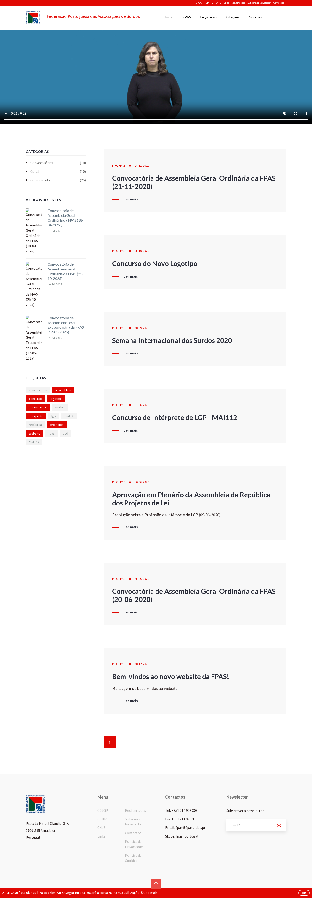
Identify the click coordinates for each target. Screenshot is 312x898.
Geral (58, 171)
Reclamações (238, 2)
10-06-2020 (142, 482)
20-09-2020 (142, 328)
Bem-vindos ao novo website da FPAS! (170, 676)
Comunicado (58, 180)
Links (226, 2)
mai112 (69, 416)
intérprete (36, 416)
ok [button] (304, 892)
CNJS (218, 2)
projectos (56, 425)
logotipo (56, 399)
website (34, 433)
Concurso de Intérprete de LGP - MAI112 (174, 417)
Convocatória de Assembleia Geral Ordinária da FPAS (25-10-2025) (66, 271)
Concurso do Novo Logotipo (154, 263)
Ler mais (131, 199)
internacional (38, 407)
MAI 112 (34, 442)
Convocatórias (58, 162)
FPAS (186, 17)
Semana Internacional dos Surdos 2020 (172, 340)
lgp (53, 416)
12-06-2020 (142, 405)
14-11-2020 (142, 165)
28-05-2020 (142, 579)
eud (65, 433)
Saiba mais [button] (149, 892)
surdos (59, 407)
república (35, 425)
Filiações (232, 17)
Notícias (255, 17)
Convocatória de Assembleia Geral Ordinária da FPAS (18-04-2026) (66, 217)
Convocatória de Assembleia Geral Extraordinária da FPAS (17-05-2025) (66, 325)
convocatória (38, 390)
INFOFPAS (118, 165)
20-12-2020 (142, 664)
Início (169, 17)
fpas (51, 433)
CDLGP (199, 2)
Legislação (208, 17)
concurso (35, 399)
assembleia (63, 390)
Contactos (278, 2)
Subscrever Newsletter (259, 2)
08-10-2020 (142, 251)
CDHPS (209, 2)
